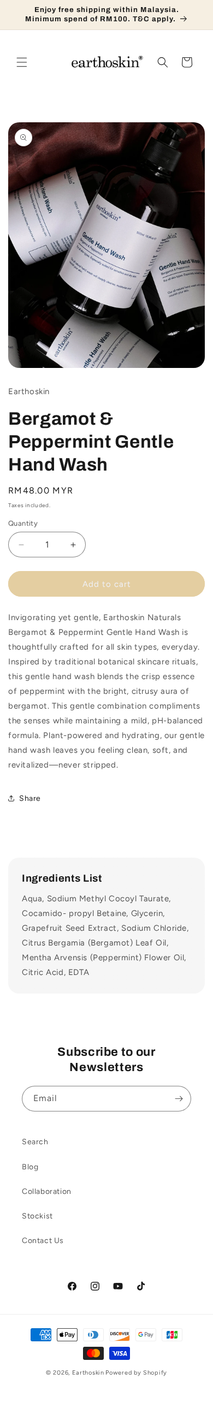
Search (35, 1141)
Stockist (37, 1216)
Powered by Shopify (136, 1372)
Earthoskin (88, 1372)
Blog (30, 1167)
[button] (22, 62)
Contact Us (43, 1240)
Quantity (23, 523)
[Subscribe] (179, 1098)
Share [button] (30, 798)
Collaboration (47, 1191)
